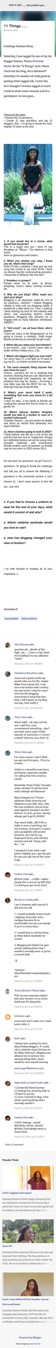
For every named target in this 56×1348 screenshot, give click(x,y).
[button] (5, 37)
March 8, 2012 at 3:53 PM (28, 980)
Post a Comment (14, 1144)
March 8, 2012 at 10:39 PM (29, 1073)
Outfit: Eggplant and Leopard (16, 1192)
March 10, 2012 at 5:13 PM (29, 1136)
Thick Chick (20, 717)
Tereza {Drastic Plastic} (26, 990)
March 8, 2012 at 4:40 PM (28, 1006)
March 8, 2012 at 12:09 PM (29, 864)
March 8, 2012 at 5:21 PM (28, 1028)
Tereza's (47, 461)
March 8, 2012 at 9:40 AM (28, 707)
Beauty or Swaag (23, 899)
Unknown (19, 1015)
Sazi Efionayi (21, 644)
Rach (17, 1038)
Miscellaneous (29, 618)
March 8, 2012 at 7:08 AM (28, 663)
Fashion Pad (21, 873)
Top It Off (7, 1246)
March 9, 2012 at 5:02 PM (28, 1107)
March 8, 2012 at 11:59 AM (29, 742)
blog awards (11, 618)
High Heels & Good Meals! (28, 1082)
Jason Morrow (34, 1343)
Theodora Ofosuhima (26, 672)
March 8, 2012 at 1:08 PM (28, 890)
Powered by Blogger (30, 1337)
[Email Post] (5, 614)
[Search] (52, 5)
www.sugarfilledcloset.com (29, 1068)
